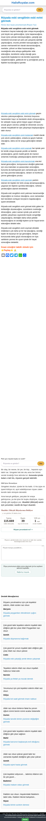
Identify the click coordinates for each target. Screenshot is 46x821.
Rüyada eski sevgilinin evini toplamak (17, 135)
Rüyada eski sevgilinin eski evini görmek (18, 113)
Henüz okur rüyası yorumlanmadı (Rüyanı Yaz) (18, 25)
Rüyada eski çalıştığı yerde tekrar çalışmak (21, 659)
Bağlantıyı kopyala (23, 572)
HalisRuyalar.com (23, 2)
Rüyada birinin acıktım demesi (16, 805)
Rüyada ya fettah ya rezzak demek (18, 679)
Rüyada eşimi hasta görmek (15, 765)
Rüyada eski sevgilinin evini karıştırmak (18, 161)
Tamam (25, 819)
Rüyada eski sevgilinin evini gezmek (16, 180)
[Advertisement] (23, 88)
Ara (39, 10)
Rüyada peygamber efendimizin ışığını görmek (19, 614)
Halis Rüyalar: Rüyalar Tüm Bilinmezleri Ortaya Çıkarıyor (20, 814)
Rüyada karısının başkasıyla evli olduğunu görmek (21, 743)
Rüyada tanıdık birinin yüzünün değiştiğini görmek (21, 720)
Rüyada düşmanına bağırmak (16, 639)
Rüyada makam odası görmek (16, 785)
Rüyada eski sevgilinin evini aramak (16, 148)
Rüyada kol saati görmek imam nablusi (19, 699)
